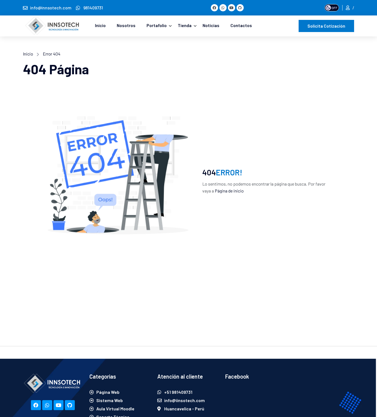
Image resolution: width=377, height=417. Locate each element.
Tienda (185, 25)
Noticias (211, 25)
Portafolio (157, 25)
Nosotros (126, 25)
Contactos (241, 25)
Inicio (100, 25)
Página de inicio (229, 190)
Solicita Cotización (326, 25)
